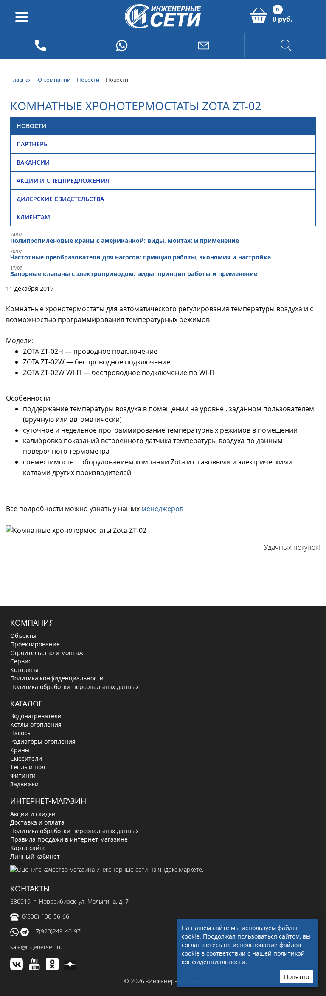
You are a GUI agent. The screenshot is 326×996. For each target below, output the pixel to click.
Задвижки (24, 784)
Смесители (26, 758)
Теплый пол (27, 767)
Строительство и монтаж (46, 653)
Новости (31, 126)
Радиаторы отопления (43, 741)
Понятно (296, 977)
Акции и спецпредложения (63, 180)
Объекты (23, 636)
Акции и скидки (33, 814)
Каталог (26, 703)
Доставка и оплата (37, 822)
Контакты (24, 670)
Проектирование (35, 644)
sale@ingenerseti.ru (36, 947)
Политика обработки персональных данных (74, 687)
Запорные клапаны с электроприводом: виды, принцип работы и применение (133, 274)
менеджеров (162, 508)
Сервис (20, 661)
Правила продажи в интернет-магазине (69, 839)
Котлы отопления (36, 724)
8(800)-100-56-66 (45, 916)
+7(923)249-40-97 (56, 931)
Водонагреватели (36, 716)
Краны (20, 750)
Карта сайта (28, 848)
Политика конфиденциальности (57, 678)
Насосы (21, 733)
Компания (32, 623)
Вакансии (33, 162)
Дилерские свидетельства (60, 199)
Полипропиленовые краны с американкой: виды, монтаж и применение (124, 240)
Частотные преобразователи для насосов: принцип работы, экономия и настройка (140, 257)
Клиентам (33, 217)
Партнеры (33, 144)
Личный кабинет (35, 856)
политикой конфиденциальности (243, 957)
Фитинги (23, 775)
